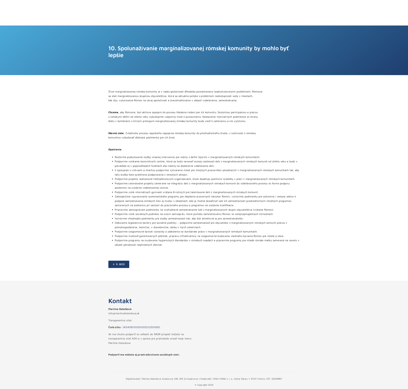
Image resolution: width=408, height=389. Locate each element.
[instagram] (115, 361)
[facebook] (109, 361)
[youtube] (120, 361)
